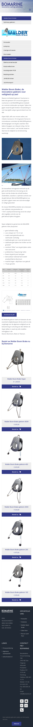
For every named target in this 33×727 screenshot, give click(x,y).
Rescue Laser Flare (25, 635)
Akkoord (16, 724)
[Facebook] (22, 701)
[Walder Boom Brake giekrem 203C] (16, 477)
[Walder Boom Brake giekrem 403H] (16, 391)
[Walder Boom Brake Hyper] (16, 349)
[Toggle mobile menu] (30, 10)
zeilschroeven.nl (7, 657)
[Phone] (22, 710)
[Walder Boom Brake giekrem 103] (16, 562)
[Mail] (26, 705)
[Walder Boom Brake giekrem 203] (16, 519)
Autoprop (24, 622)
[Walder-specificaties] (16, 291)
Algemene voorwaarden (7, 652)
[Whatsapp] (21, 705)
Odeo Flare (24, 630)
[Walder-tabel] (16, 269)
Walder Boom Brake (25, 626)
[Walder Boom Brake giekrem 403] (16, 434)
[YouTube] (26, 701)
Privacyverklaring (7, 648)
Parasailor (24, 619)
